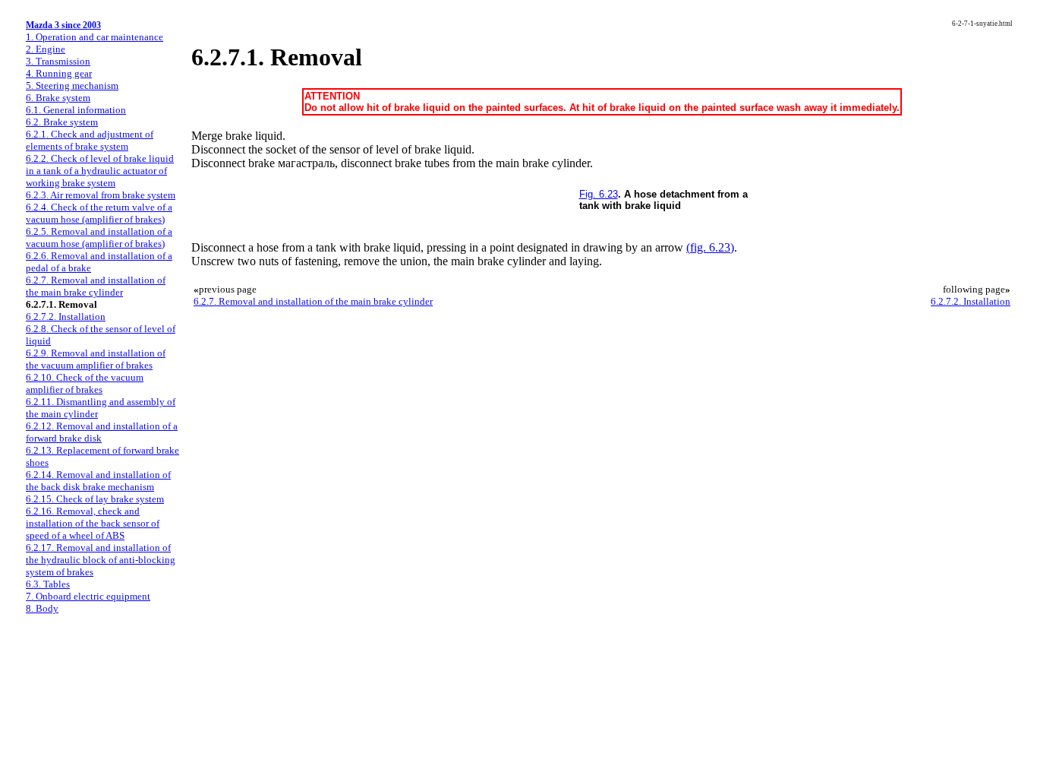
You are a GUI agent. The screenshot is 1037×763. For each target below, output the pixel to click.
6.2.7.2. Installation (66, 316)
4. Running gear (59, 73)
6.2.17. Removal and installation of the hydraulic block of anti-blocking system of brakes (100, 560)
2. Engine (45, 49)
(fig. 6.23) (710, 247)
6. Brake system (58, 97)
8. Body (42, 608)
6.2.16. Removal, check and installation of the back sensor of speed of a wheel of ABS (92, 523)
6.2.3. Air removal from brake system (100, 195)
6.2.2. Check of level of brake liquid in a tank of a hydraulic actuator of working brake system (100, 170)
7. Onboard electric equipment (88, 596)
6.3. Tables (48, 584)
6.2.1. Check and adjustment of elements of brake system (89, 140)
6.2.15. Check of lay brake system (95, 499)
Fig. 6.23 (598, 194)
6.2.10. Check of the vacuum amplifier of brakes (84, 383)
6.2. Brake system (62, 122)
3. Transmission (58, 61)
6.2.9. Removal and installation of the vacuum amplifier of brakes (95, 359)
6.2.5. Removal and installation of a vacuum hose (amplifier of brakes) (99, 237)
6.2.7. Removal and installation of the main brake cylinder (95, 286)
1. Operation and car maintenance (94, 37)
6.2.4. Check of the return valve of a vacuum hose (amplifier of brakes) (99, 213)
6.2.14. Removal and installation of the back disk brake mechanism (98, 480)
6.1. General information (76, 110)
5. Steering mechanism (72, 85)
